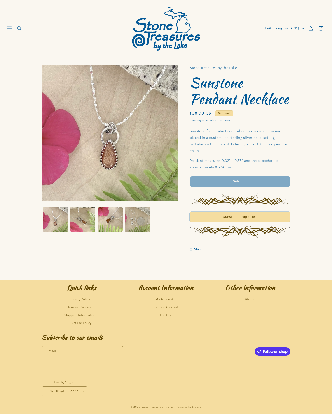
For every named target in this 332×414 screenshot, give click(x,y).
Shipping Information (80, 315)
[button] (9, 28)
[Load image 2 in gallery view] (82, 219)
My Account (164, 299)
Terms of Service (80, 307)
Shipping (196, 120)
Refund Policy (82, 323)
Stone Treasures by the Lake (159, 407)
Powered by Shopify (189, 407)
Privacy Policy (80, 299)
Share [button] (198, 249)
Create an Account (164, 307)
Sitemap (250, 299)
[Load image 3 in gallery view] (110, 219)
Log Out (166, 315)
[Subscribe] (118, 351)
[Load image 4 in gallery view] (137, 219)
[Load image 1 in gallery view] (55, 219)
